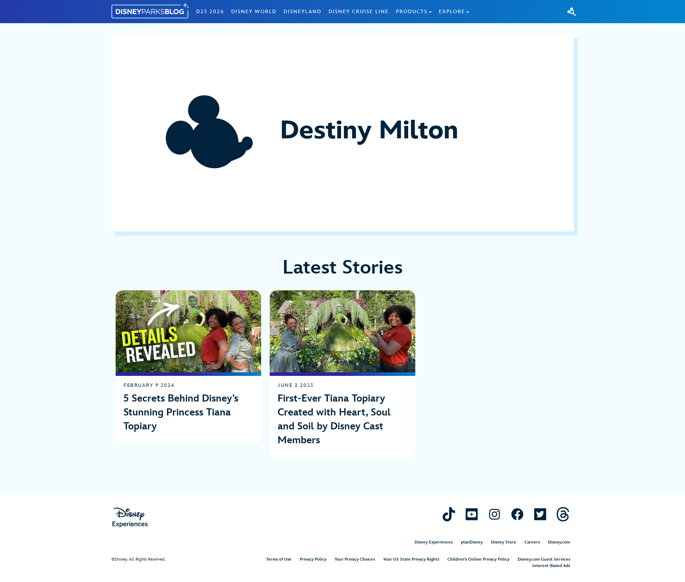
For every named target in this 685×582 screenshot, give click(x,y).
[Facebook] (517, 514)
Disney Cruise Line (359, 12)
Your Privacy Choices (355, 559)
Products (411, 12)
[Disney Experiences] (130, 517)
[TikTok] (449, 514)
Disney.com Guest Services (544, 559)
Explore (452, 12)
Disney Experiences (434, 542)
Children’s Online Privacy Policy (478, 559)
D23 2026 (210, 12)
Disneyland (302, 12)
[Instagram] (494, 514)
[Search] (571, 11)
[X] (540, 514)
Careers (532, 542)
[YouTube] (472, 514)
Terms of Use (278, 559)
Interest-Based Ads (551, 565)
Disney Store (503, 542)
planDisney (472, 542)
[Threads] (563, 514)
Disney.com (559, 542)
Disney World (253, 12)
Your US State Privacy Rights (411, 559)
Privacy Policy (313, 559)
